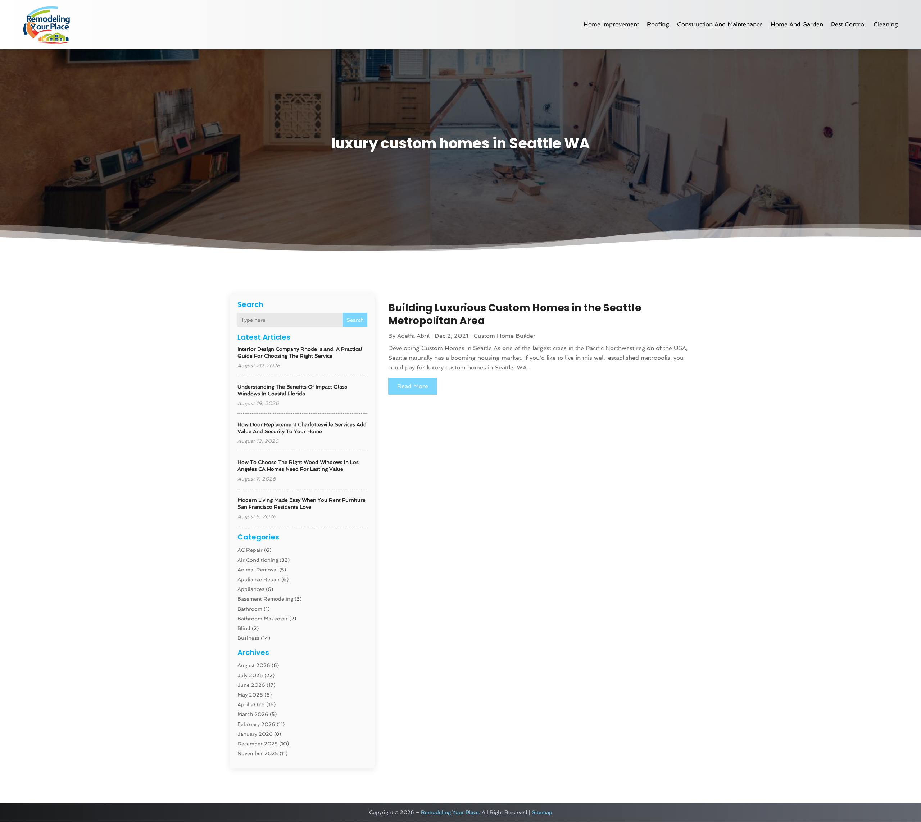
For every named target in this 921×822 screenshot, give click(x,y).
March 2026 (252, 714)
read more (412, 386)
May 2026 (250, 695)
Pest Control (848, 24)
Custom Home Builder (504, 335)
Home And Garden (797, 24)
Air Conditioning (257, 560)
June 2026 (251, 685)
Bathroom (249, 609)
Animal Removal (257, 570)
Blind (243, 628)
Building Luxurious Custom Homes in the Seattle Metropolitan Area (514, 314)
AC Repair (250, 550)
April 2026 (251, 704)
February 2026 (256, 724)
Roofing (658, 24)
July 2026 (250, 675)
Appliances (250, 589)
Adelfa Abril (413, 335)
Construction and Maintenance (720, 24)
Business (248, 638)
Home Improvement (611, 24)
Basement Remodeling (265, 599)
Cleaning (886, 24)
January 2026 (255, 734)
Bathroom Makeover (262, 618)
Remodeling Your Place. (450, 812)
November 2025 (257, 753)
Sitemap (542, 812)
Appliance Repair (258, 579)
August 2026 (253, 665)
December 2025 (257, 744)
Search (355, 320)
